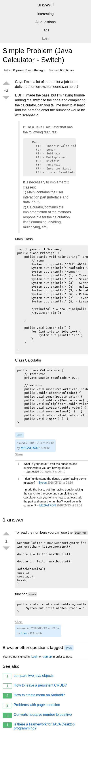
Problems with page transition (33, 705)
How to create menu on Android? (35, 695)
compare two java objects (30, 676)
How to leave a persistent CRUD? (36, 685)
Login (34, 656)
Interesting (45, 14)
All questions (45, 22)
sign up (47, 656)
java (20, 435)
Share (19, 454)
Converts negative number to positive (39, 715)
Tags (45, 30)
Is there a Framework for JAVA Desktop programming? (40, 726)
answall (46, 5)
